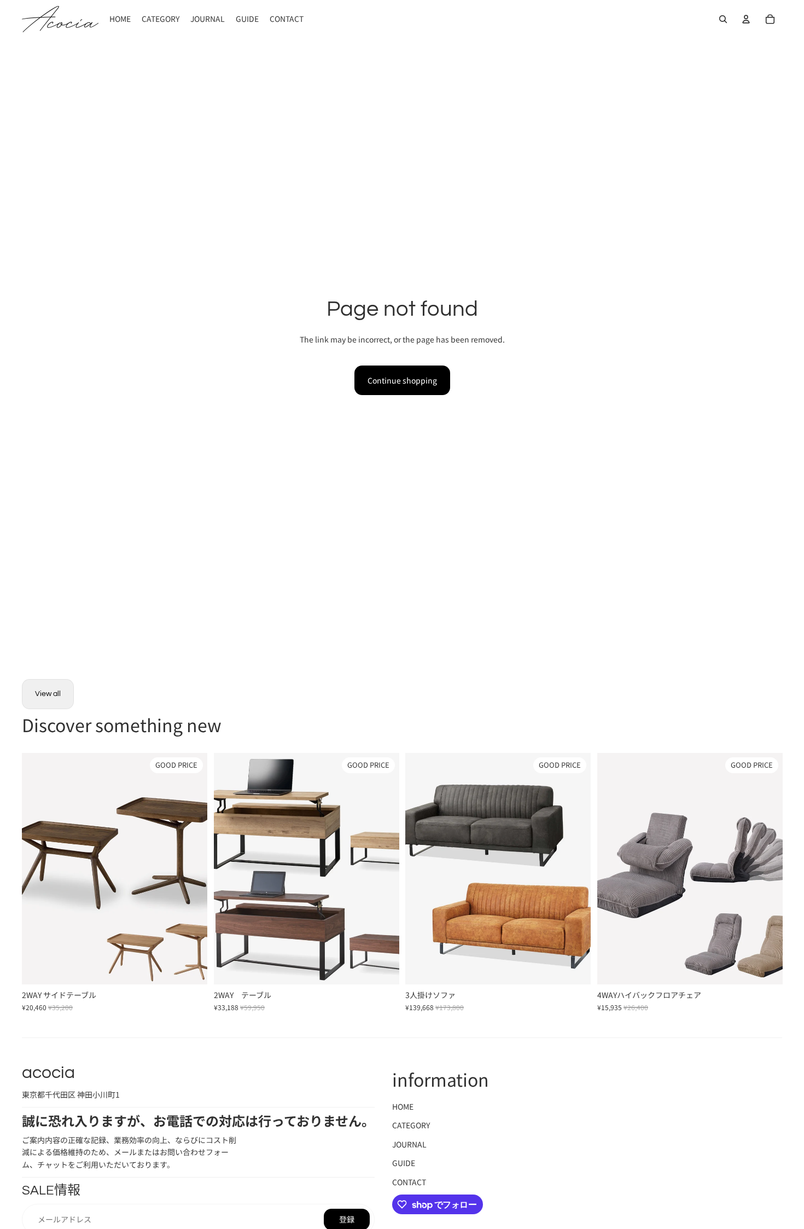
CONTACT (409, 1181)
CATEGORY (411, 1125)
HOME (402, 1106)
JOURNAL (409, 1144)
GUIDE (403, 1162)
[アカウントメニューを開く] (746, 19)
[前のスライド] (38, 868)
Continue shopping (402, 380)
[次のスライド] (190, 868)
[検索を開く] (723, 19)
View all (48, 694)
